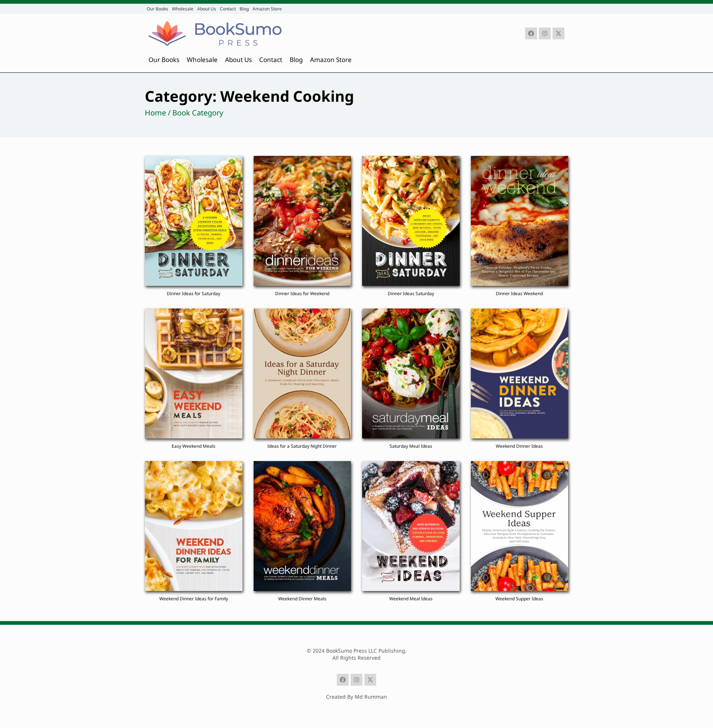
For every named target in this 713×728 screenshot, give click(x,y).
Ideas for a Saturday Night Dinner (302, 446)
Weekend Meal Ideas (411, 598)
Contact (228, 9)
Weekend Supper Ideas (519, 598)
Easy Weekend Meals (193, 446)
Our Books (157, 9)
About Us (206, 9)
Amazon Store (267, 9)
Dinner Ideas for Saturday (193, 293)
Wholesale (182, 9)
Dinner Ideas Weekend (519, 293)
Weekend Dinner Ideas (519, 446)
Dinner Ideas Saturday (411, 293)
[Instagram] (545, 33)
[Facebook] (531, 33)
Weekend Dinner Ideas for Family (193, 598)
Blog (244, 9)
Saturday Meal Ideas (411, 446)
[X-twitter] (558, 33)
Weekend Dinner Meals (302, 598)
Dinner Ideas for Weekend (302, 293)
